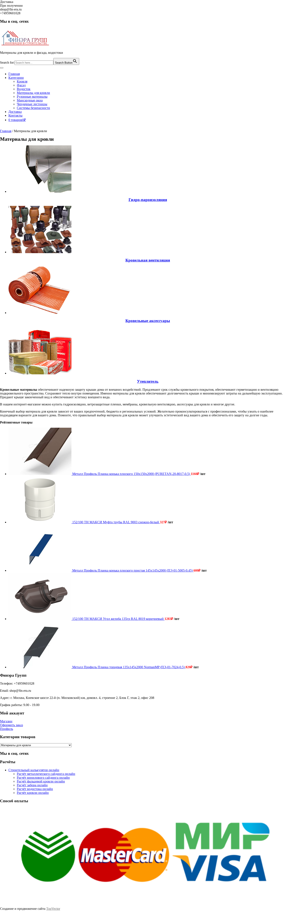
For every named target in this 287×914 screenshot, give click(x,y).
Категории (16, 77)
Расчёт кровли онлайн (33, 792)
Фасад (21, 85)
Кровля (22, 81)
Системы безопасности (33, 108)
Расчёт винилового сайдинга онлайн (43, 777)
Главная (14, 74)
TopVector (53, 908)
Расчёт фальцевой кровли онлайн (41, 781)
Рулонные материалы (32, 96)
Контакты (15, 115)
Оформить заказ (11, 725)
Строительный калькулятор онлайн (33, 770)
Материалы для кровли (33, 93)
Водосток (23, 89)
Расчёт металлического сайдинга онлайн (46, 774)
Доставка (15, 111)
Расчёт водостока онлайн (35, 789)
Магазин (6, 721)
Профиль (6, 729)
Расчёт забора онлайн (32, 785)
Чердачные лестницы (32, 104)
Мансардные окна (30, 100)
